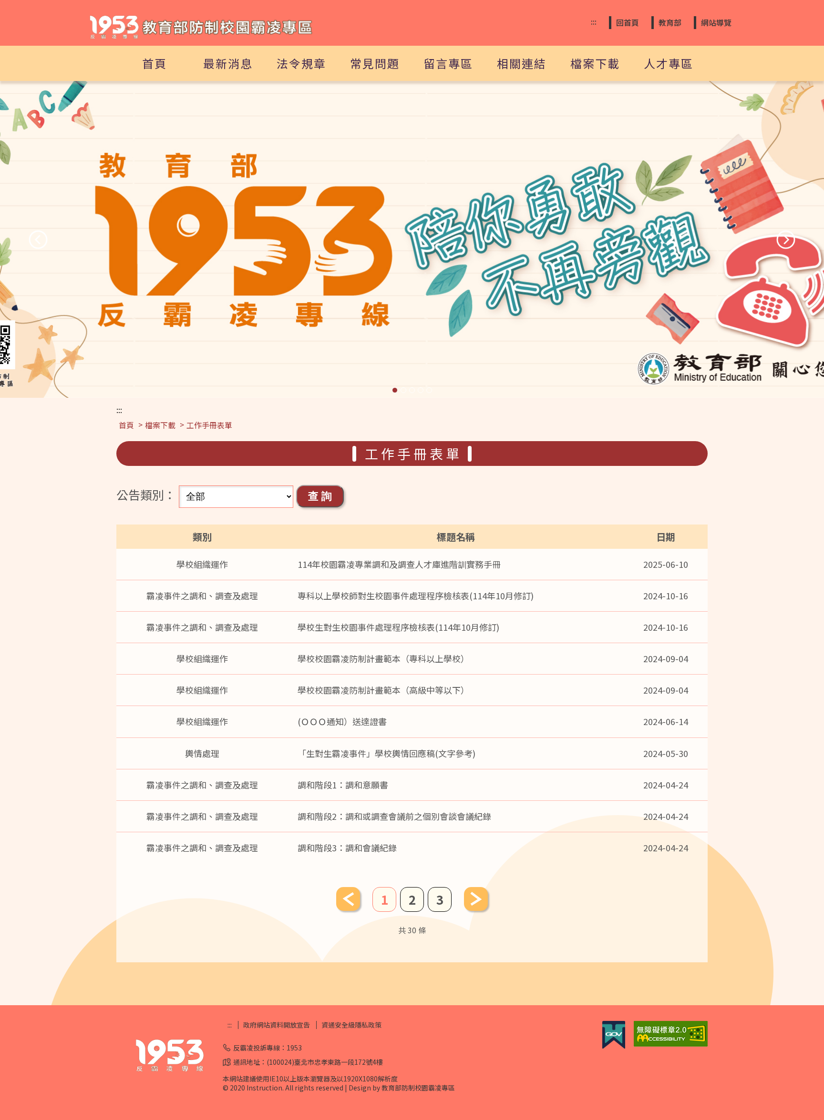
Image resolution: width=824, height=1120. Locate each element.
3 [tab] (412, 390)
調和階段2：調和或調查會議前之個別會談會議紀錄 (394, 816)
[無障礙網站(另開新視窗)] (671, 1044)
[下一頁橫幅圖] (785, 239)
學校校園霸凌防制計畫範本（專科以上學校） (383, 658)
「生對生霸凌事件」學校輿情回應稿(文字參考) (386, 753)
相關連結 (521, 63)
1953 (294, 1047)
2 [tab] (403, 390)
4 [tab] (420, 390)
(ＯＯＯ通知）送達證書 (342, 721)
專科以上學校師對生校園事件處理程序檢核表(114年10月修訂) (416, 595)
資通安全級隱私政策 (351, 1025)
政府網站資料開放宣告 (276, 1025)
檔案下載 (595, 63)
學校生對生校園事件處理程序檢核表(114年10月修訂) (398, 627)
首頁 (154, 63)
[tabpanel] (412, 239)
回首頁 (627, 22)
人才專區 (668, 63)
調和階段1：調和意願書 (343, 784)
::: (594, 21)
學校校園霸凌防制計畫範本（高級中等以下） (383, 690)
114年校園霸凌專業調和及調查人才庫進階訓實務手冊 (399, 564)
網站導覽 (716, 22)
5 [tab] (429, 390)
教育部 (670, 22)
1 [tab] (395, 390)
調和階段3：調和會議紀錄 (347, 847)
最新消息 (228, 63)
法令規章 (301, 63)
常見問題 (375, 63)
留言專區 (448, 63)
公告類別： (146, 494)
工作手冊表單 (209, 425)
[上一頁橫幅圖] (38, 239)
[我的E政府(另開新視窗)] (613, 1045)
